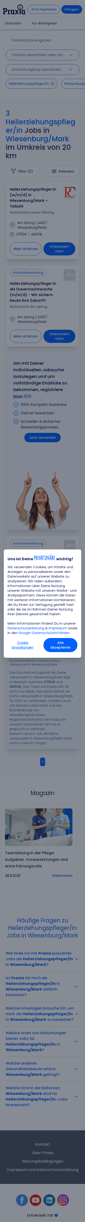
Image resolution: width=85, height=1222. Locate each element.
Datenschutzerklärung (26, 628)
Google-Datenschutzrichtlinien (44, 633)
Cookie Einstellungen (23, 645)
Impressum (58, 628)
